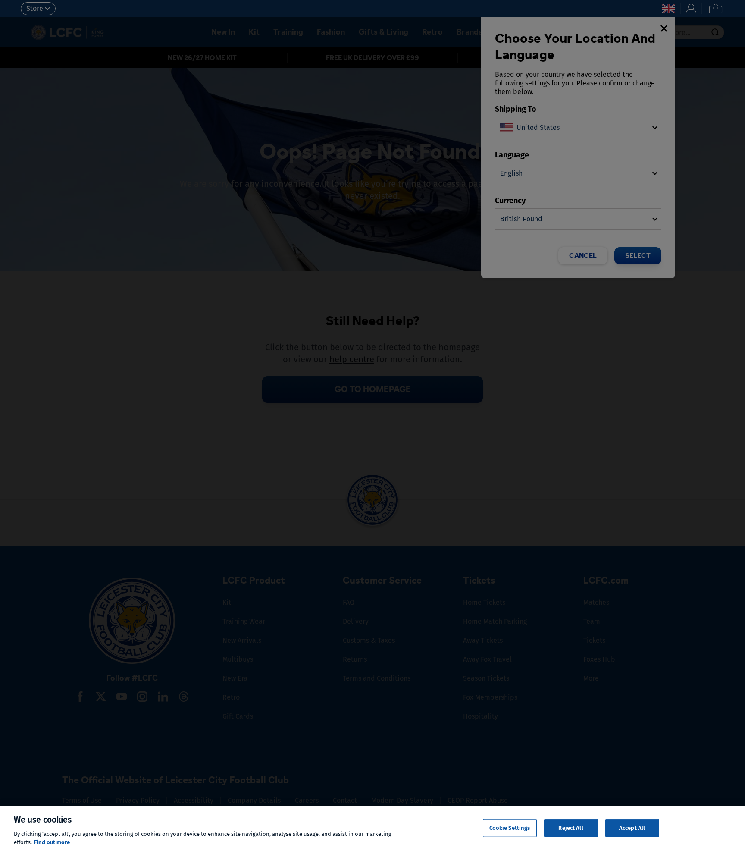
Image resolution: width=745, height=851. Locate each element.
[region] (372, 828)
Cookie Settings (509, 828)
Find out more (52, 842)
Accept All (632, 828)
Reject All (570, 828)
